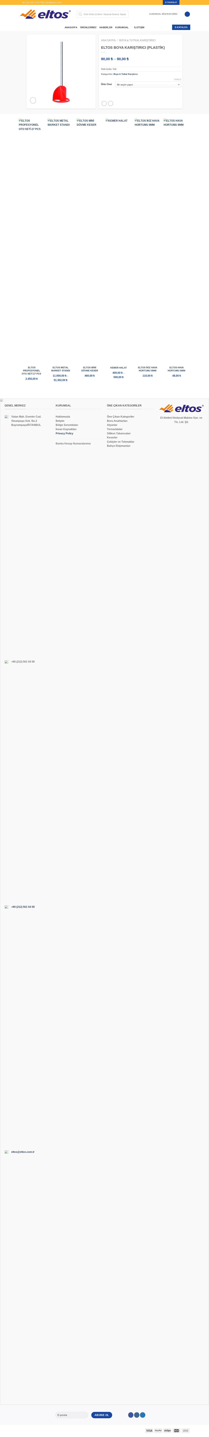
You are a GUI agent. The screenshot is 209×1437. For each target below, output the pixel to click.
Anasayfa (71, 27)
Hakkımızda (63, 416)
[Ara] (146, 14)
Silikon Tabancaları (118, 433)
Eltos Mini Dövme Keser (89, 369)
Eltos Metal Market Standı (60, 369)
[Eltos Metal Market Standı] (60, 241)
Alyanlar (112, 425)
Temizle (177, 79)
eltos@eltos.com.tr (22, 1152)
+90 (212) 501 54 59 (23, 907)
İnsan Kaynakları (66, 429)
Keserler (112, 437)
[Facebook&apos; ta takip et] (182, 2)
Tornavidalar (114, 429)
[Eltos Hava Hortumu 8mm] (176, 241)
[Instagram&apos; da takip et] (185, 2)
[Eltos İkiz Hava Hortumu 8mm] (148, 241)
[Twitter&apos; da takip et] (189, 2)
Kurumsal (122, 27)
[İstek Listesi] (187, 14)
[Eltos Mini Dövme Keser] (90, 241)
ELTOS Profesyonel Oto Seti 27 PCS (32, 370)
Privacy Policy (64, 433)
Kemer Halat (118, 367)
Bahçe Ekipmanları (118, 445)
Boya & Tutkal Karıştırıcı (137, 40)
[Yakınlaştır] (33, 100)
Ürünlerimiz (88, 27)
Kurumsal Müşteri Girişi (163, 14)
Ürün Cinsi (106, 84)
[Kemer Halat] (118, 241)
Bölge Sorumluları (67, 425)
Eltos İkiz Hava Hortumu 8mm (147, 369)
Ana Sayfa (108, 40)
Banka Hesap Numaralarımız (73, 443)
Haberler (105, 27)
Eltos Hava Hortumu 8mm (176, 369)
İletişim (139, 27)
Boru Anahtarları (117, 420)
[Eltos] (45, 14)
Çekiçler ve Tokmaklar (120, 441)
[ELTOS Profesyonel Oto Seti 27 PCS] (32, 241)
